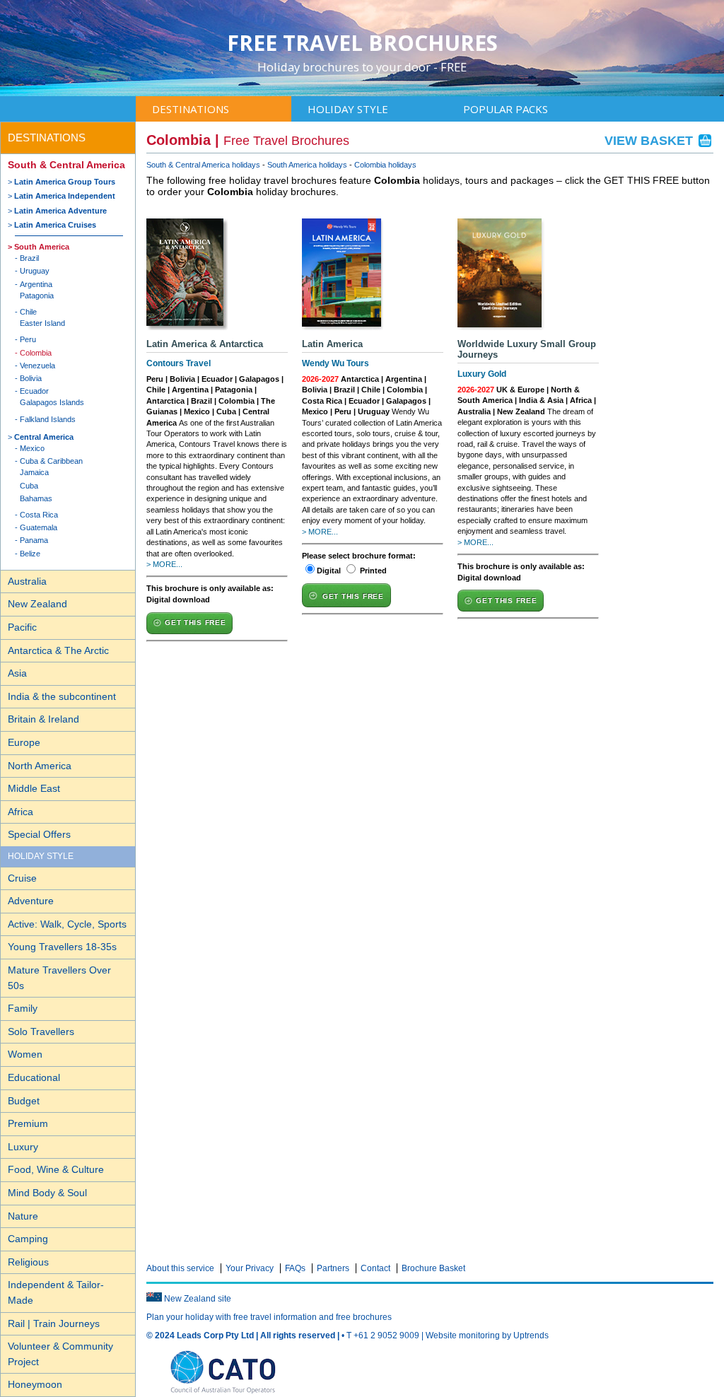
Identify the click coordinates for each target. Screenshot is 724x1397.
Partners (333, 1268)
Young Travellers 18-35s (62, 946)
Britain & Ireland (43, 719)
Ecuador (34, 391)
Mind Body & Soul (47, 1192)
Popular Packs (505, 109)
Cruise (22, 878)
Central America (44, 437)
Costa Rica (39, 514)
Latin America (332, 344)
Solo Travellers (41, 1031)
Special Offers (39, 834)
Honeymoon (35, 1384)
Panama (34, 540)
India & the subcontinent (62, 696)
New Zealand (37, 603)
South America (41, 246)
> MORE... (164, 564)
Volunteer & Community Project (60, 1353)
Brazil (29, 258)
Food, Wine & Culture (56, 1169)
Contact (375, 1268)
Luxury (23, 1146)
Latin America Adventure (60, 210)
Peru (28, 339)
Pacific (22, 627)
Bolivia (31, 378)
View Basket (650, 141)
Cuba (29, 485)
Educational (34, 1077)
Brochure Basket (433, 1268)
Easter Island (42, 323)
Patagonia (37, 295)
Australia (27, 581)
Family (22, 1008)
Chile (28, 312)
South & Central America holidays (203, 164)
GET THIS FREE (195, 622)
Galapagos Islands (52, 402)
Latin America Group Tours (64, 181)
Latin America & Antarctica (204, 344)
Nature (23, 1216)
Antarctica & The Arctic (58, 650)
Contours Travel (178, 363)
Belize (30, 553)
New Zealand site (197, 1299)
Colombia (36, 353)
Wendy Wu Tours (335, 363)
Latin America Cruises (55, 225)
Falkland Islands (48, 419)
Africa (20, 811)
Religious (28, 1262)
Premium (28, 1123)
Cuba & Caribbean (51, 461)
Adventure (31, 900)
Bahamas (36, 498)
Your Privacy (250, 1268)
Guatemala (38, 527)
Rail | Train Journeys (54, 1323)
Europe (24, 742)
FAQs (295, 1268)
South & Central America (66, 164)
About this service (180, 1268)
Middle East (34, 788)
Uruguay (34, 271)
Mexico (32, 448)
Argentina (36, 284)
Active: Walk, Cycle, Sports (67, 924)
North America (39, 765)
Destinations (190, 109)
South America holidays (307, 164)
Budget (24, 1100)
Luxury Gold (481, 374)
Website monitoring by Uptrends (487, 1335)
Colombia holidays (385, 164)
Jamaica (34, 472)
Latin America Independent (64, 196)
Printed (373, 570)
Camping (28, 1238)
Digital (329, 570)
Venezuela (37, 365)
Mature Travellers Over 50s (59, 977)
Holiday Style (348, 109)
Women (25, 1054)
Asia (17, 673)
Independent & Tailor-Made (56, 1292)
